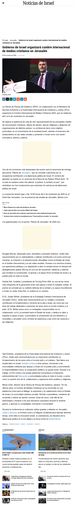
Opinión (42, 448)
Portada (5, 40)
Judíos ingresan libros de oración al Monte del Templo (21, 210)
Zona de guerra (9, 448)
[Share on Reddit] (18, 99)
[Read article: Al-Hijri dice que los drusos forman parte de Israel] (6, 493)
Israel (23, 424)
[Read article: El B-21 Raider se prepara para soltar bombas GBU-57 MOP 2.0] (19, 442)
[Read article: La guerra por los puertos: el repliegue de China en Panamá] (42, 493)
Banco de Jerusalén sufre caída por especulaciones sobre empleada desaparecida (30, 213)
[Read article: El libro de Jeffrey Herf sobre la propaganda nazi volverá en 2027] (6, 500)
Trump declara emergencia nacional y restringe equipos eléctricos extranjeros (22, 477)
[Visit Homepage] (38, 3)
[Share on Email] (25, 99)
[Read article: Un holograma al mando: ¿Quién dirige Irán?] (42, 486)
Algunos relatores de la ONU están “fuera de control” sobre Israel (22, 484)
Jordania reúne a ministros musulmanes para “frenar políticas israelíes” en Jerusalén (31, 216)
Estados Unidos (28, 363)
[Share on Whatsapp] (11, 99)
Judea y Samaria (9, 412)
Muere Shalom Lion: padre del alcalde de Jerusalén (20, 207)
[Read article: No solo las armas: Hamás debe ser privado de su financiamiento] (42, 500)
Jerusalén (13, 40)
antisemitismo (55, 418)
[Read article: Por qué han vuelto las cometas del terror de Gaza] (42, 478)
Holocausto (23, 376)
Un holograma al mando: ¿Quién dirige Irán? (59, 483)
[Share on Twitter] (7, 99)
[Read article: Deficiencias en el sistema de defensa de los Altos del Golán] (55, 442)
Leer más (8, 471)
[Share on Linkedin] (21, 99)
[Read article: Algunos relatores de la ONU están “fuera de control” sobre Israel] (6, 486)
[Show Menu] (3, 3)
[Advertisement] (37, 22)
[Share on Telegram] (14, 99)
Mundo (37, 424)
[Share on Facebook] (3, 99)
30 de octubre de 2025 (9, 55)
